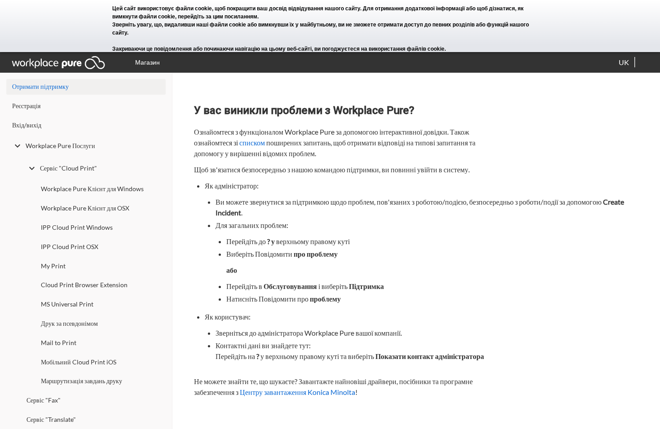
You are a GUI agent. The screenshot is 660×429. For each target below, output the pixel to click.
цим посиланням (235, 16)
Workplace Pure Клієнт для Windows (92, 189)
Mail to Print (58, 342)
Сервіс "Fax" (43, 400)
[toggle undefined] (17, 145)
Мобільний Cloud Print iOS (78, 362)
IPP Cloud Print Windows (77, 227)
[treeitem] (86, 108)
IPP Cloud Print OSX (69, 246)
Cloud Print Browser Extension (84, 285)
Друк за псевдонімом (69, 323)
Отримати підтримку (40, 86)
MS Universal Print (67, 304)
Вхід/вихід (26, 125)
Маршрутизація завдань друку (81, 381)
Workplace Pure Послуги (60, 145)
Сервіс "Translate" (51, 419)
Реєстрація (26, 105)
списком (252, 142)
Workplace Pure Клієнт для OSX (85, 208)
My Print (53, 266)
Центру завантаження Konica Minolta (297, 392)
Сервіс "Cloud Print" (68, 168)
